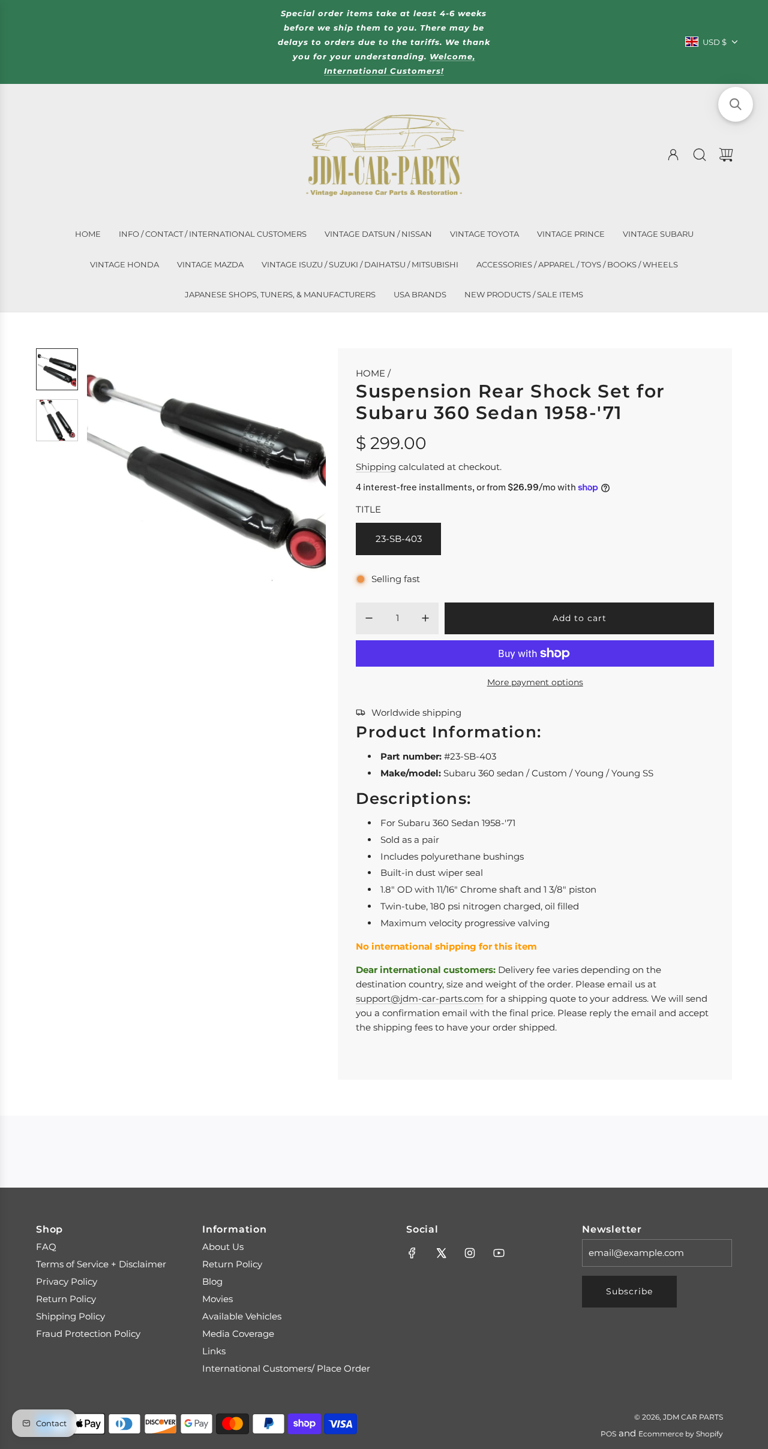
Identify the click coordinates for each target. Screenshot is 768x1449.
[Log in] (673, 154)
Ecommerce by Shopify (680, 1433)
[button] (115, 467)
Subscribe (629, 1291)
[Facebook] (412, 1253)
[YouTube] (498, 1253)
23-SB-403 (399, 538)
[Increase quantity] (425, 618)
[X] (441, 1253)
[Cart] (726, 154)
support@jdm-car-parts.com (420, 998)
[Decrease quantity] (369, 618)
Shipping (376, 466)
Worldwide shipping (416, 712)
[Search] (699, 154)
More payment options (535, 682)
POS (608, 1433)
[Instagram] (470, 1253)
